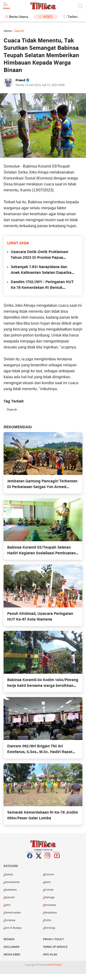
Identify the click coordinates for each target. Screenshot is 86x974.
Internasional (12, 882)
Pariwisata (50, 905)
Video (48, 17)
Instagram (47, 861)
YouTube (56, 861)
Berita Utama (18, 17)
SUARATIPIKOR (52, 965)
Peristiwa (9, 920)
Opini (7, 905)
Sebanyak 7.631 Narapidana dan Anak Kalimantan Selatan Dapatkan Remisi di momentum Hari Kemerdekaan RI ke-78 (42, 270)
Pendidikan (50, 912)
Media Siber (12, 954)
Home (8, 31)
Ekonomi (49, 874)
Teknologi (49, 928)
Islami (47, 882)
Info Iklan (50, 954)
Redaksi (9, 939)
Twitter (38, 861)
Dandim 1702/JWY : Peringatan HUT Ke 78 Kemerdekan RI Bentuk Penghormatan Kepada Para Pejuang (42, 285)
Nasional (9, 897)
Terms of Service (55, 947)
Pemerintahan (12, 912)
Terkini (72, 17)
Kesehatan (10, 889)
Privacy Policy (53, 939)
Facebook (29, 861)
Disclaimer (11, 947)
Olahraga (49, 897)
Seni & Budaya (13, 928)
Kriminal (49, 889)
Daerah (12, 410)
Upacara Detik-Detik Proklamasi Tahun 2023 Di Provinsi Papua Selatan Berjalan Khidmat (39, 255)
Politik (47, 920)
